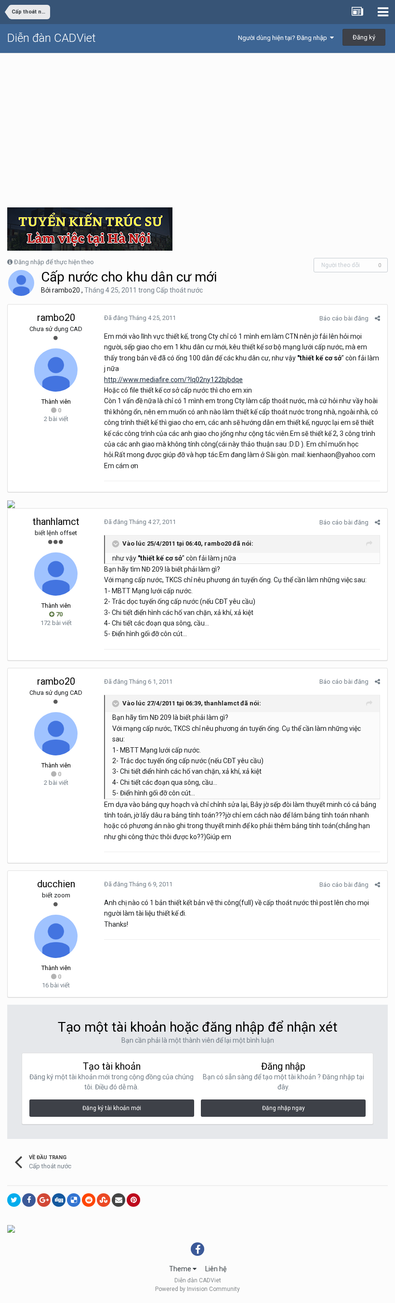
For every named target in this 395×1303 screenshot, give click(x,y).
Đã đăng (140, 317)
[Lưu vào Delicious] (73, 1200)
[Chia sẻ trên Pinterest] (133, 1200)
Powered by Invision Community (197, 1289)
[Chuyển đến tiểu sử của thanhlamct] (56, 574)
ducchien (56, 884)
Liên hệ (215, 1269)
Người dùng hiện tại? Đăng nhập (284, 37)
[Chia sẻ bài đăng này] (377, 318)
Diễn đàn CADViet (51, 38)
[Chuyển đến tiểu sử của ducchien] (56, 936)
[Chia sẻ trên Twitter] (14, 1200)
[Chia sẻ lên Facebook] (29, 1200)
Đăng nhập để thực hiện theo (54, 262)
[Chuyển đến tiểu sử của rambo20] (21, 283)
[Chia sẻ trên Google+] (44, 1200)
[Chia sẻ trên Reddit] (88, 1200)
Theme (181, 1269)
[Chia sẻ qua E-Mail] (118, 1200)
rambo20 (66, 290)
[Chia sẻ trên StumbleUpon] (103, 1200)
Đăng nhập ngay (283, 1108)
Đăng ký (364, 37)
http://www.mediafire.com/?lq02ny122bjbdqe (173, 379)
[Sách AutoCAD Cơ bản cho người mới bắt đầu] (11, 503)
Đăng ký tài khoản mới (111, 1108)
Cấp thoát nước (179, 290)
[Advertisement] (197, 125)
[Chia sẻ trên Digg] (59, 1200)
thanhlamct (56, 521)
